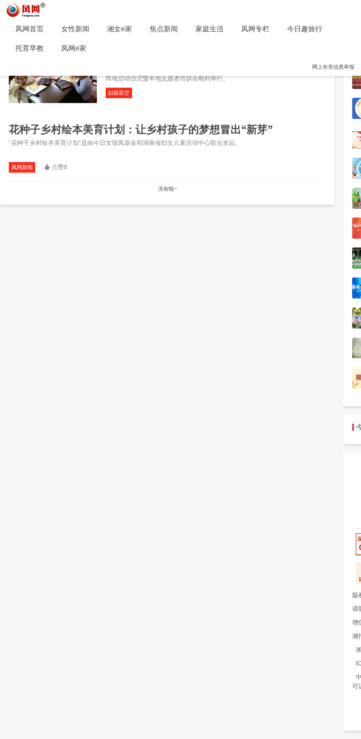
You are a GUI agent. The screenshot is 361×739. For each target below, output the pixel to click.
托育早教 (29, 48)
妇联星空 (118, 93)
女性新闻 (75, 29)
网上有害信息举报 (333, 67)
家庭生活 (209, 29)
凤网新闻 (22, 167)
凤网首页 (29, 29)
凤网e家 (73, 48)
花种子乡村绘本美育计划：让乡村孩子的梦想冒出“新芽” (141, 129)
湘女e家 (119, 29)
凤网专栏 (255, 29)
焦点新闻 (164, 29)
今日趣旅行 (304, 29)
